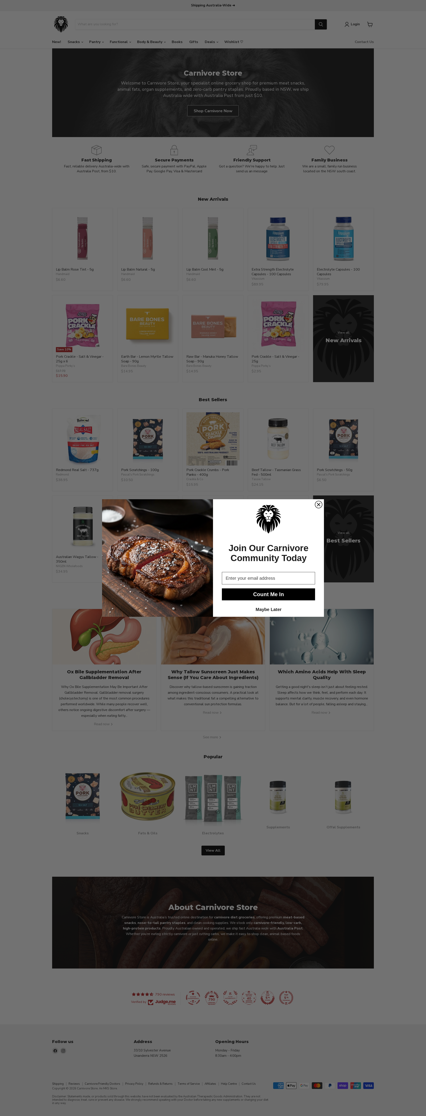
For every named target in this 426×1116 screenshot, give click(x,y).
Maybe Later (269, 609)
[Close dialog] (318, 504)
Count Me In (268, 594)
